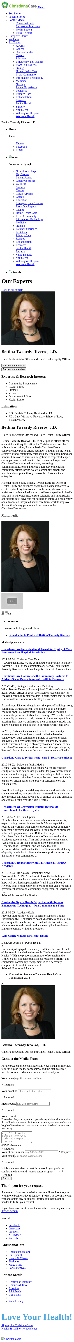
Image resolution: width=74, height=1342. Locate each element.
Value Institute (24, 254)
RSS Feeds (15, 1291)
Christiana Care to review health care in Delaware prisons (36, 757)
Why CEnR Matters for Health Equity (24, 935)
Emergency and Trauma (29, 61)
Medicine (21, 80)
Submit (6, 1178)
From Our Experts (26, 64)
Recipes (20, 238)
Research (21, 100)
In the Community (26, 74)
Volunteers (22, 109)
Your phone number (12, 1152)
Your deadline (9, 1090)
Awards (20, 45)
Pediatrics (21, 90)
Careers (20, 55)
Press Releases (24, 32)
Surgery (20, 106)
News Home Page (26, 171)
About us (14, 1288)
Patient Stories (17, 16)
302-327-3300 (9, 1211)
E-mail (19, 149)
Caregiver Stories (18, 35)
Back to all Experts (12, 289)
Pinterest (13, 1231)
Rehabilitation (24, 97)
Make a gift (15, 1264)
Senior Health (23, 103)
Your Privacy (16, 1301)
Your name (7, 1078)
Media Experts (24, 29)
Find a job (14, 1261)
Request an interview (21, 1281)
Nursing (20, 84)
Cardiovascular (24, 52)
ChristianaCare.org (19, 1251)
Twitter (20, 143)
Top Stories (15, 13)
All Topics (14, 42)
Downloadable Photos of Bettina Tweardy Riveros (39, 635)
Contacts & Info (25, 23)
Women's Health (25, 116)
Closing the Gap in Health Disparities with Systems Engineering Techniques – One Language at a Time (32, 904)
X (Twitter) (15, 1234)
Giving (20, 68)
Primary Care (23, 93)
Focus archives (17, 1267)
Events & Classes (18, 1258)
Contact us (15, 1294)
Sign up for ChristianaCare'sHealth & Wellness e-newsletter (19, 1327)
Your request (8, 1116)
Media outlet (8, 1103)
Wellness (14, 39)
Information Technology (29, 77)
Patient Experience (26, 87)
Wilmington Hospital (27, 113)
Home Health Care (26, 71)
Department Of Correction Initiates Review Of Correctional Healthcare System (29, 808)
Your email (7, 1155)
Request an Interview (28, 26)
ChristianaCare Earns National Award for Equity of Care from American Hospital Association (36, 651)
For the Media (17, 19)
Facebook (21, 146)
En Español (15, 1255)
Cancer (20, 48)
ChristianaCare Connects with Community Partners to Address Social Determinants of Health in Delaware (34, 677)
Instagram (14, 1228)
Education (21, 58)
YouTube (14, 1238)
